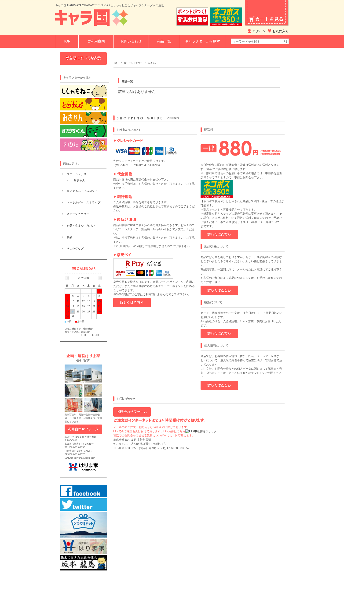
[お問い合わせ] (132, 415)
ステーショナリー (133, 63)
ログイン (259, 31)
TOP (66, 41)
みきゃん (79, 180)
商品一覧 (164, 41)
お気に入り (280, 31)
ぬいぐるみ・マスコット (82, 190)
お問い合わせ (131, 41)
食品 (69, 237)
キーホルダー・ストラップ (83, 202)
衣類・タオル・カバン (81, 225)
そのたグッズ (75, 248)
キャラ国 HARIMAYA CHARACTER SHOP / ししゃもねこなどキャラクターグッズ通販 (109, 5)
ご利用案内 (96, 41)
